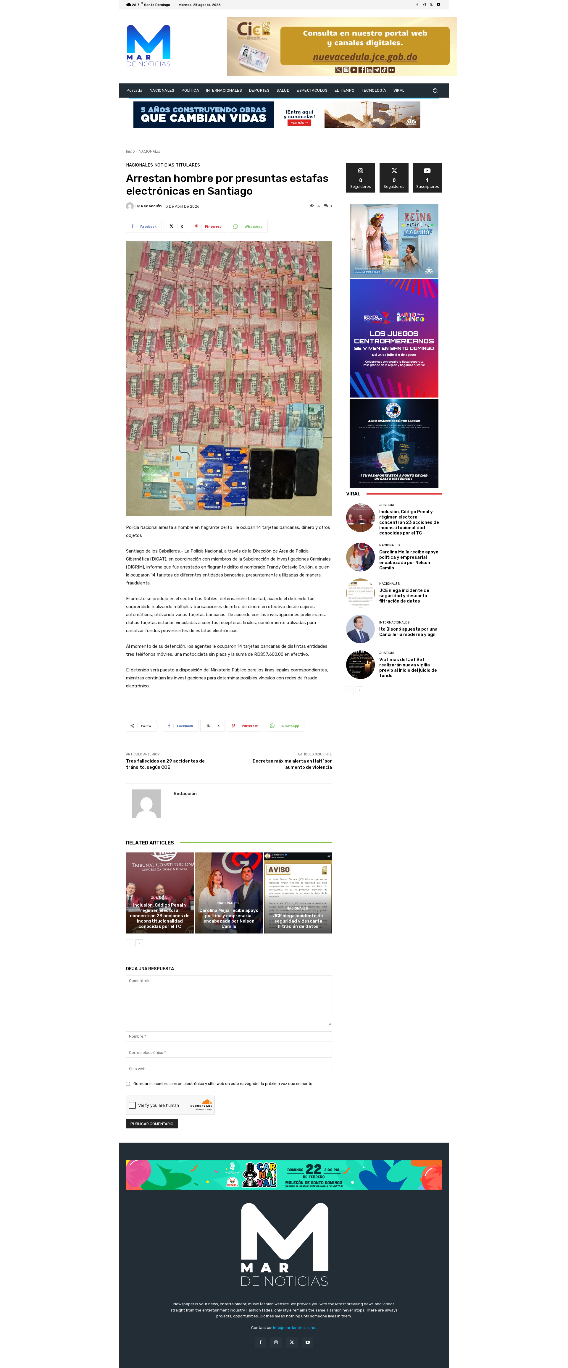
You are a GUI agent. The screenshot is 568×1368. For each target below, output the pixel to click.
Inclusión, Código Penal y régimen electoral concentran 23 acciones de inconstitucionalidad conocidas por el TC (160, 915)
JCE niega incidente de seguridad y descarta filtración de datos (298, 921)
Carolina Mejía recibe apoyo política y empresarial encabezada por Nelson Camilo (229, 918)
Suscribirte (428, 165)
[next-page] (139, 943)
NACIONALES (149, 151)
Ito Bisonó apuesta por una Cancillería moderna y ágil (408, 631)
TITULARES (188, 165)
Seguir (360, 165)
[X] (431, 4)
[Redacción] (130, 206)
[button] (435, 91)
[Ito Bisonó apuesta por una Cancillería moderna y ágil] (360, 629)
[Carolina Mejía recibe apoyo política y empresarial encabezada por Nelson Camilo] (229, 892)
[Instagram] (424, 4)
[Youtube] (438, 4)
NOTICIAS (164, 165)
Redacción (151, 206)
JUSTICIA (159, 897)
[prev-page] (129, 943)
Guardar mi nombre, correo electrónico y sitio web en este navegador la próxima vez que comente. (223, 1083)
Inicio (130, 151)
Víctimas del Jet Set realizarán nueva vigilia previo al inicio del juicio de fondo (408, 667)
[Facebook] (417, 4)
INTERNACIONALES (394, 622)
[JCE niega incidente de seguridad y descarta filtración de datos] (298, 892)
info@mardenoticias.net (295, 1327)
